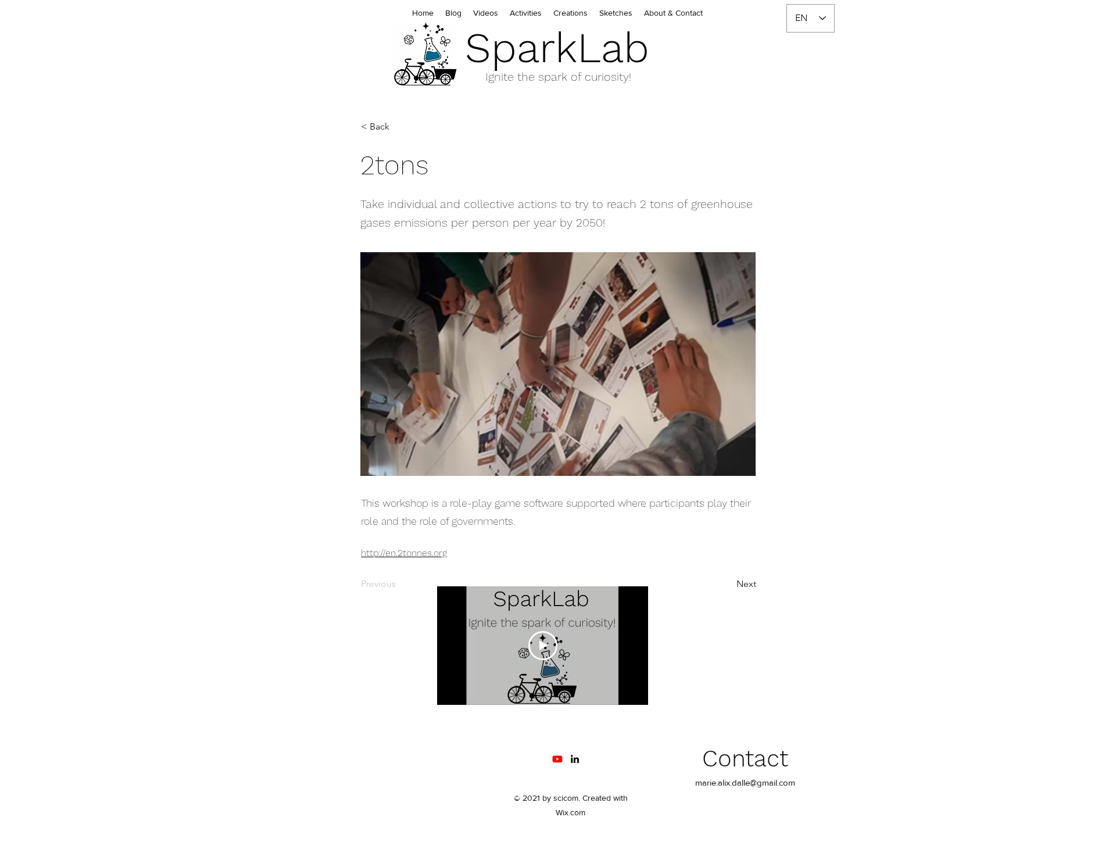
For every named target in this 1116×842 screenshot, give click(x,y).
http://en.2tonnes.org (404, 552)
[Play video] (542, 645)
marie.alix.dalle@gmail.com (745, 782)
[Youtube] (557, 759)
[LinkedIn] (575, 759)
